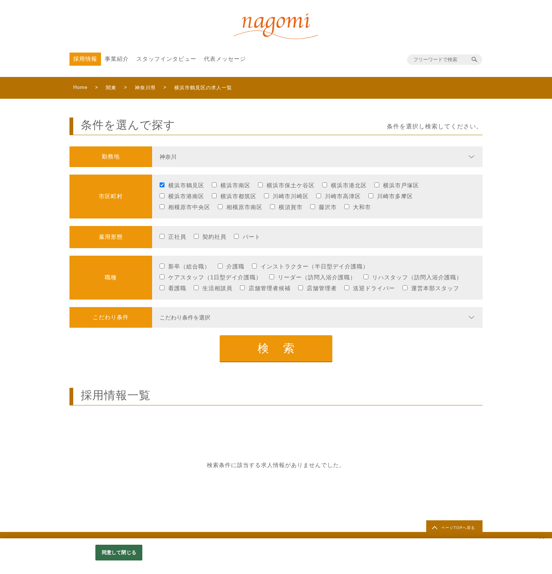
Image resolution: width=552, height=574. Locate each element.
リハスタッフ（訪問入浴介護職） (417, 277)
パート (252, 237)
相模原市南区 (244, 207)
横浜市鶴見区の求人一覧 (203, 87)
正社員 (177, 237)
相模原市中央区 (189, 207)
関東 (111, 87)
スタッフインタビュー (166, 59)
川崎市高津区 (343, 196)
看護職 (177, 288)
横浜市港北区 (349, 185)
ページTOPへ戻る (458, 528)
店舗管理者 (322, 288)
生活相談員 (217, 288)
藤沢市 (328, 207)
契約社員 (214, 237)
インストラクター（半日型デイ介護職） (315, 266)
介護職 (235, 266)
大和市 (362, 207)
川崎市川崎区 (291, 196)
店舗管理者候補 (270, 288)
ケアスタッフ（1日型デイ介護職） (215, 277)
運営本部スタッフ (435, 288)
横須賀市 (291, 207)
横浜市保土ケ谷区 (291, 185)
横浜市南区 (235, 185)
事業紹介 (117, 59)
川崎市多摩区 (395, 196)
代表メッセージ (225, 59)
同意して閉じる (119, 552)
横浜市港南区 (186, 196)
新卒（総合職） (189, 266)
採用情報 (85, 59)
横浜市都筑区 (238, 196)
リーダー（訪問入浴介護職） (317, 277)
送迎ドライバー (374, 288)
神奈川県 (145, 87)
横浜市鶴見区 (186, 185)
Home (80, 87)
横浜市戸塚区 (401, 185)
